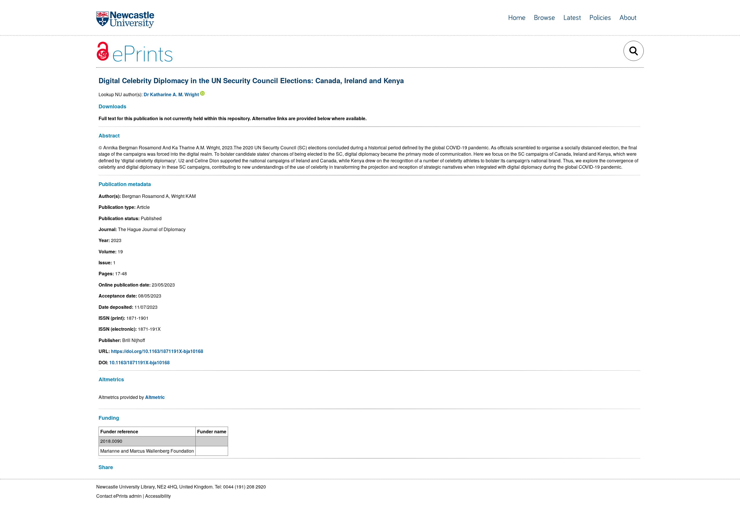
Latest (572, 17)
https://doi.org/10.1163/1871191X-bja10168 (157, 351)
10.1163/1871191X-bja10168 (139, 362)
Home (517, 17)
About (628, 17)
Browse (544, 17)
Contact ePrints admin (119, 496)
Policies (600, 17)
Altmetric (155, 397)
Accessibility (158, 496)
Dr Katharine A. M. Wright (171, 94)
